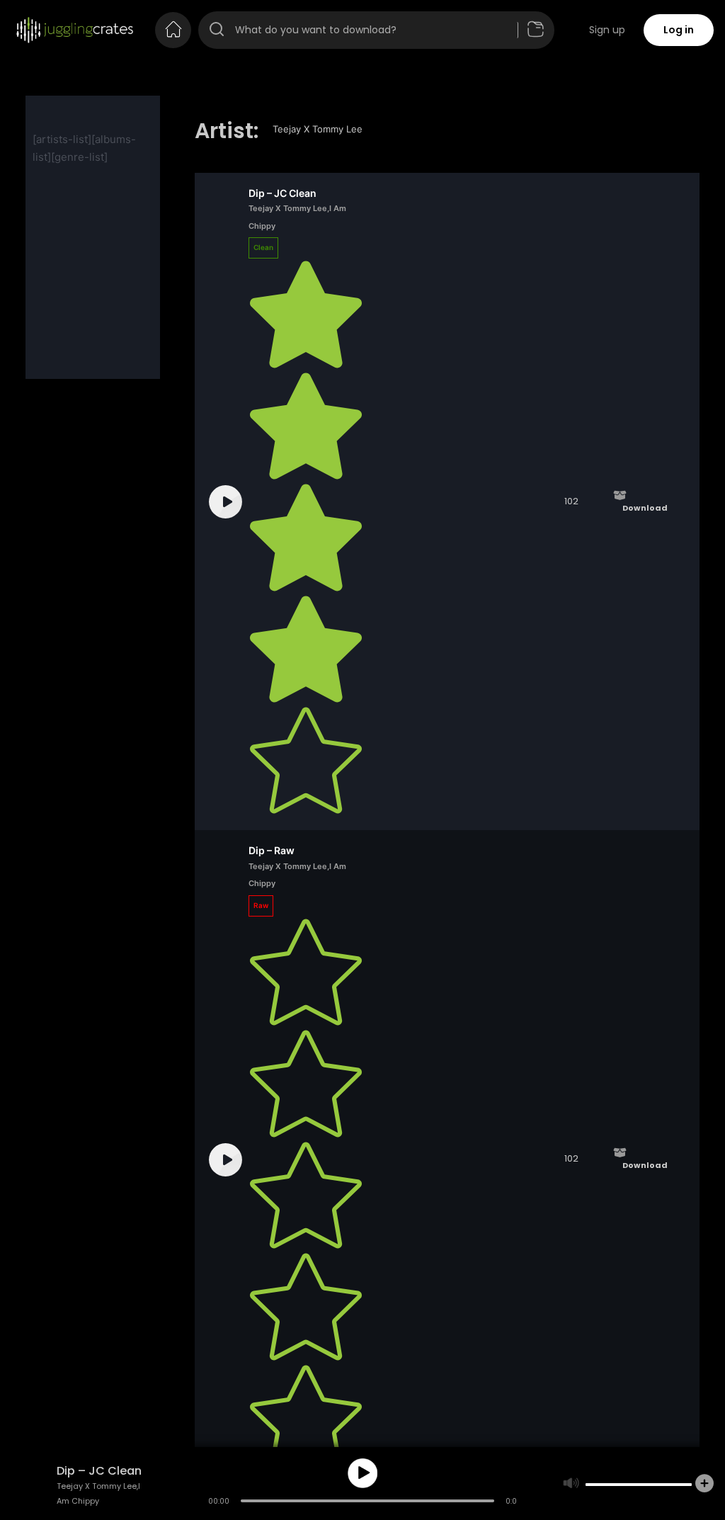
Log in (678, 30)
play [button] (362, 1473)
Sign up (607, 30)
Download (645, 508)
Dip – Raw (272, 850)
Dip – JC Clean (282, 193)
